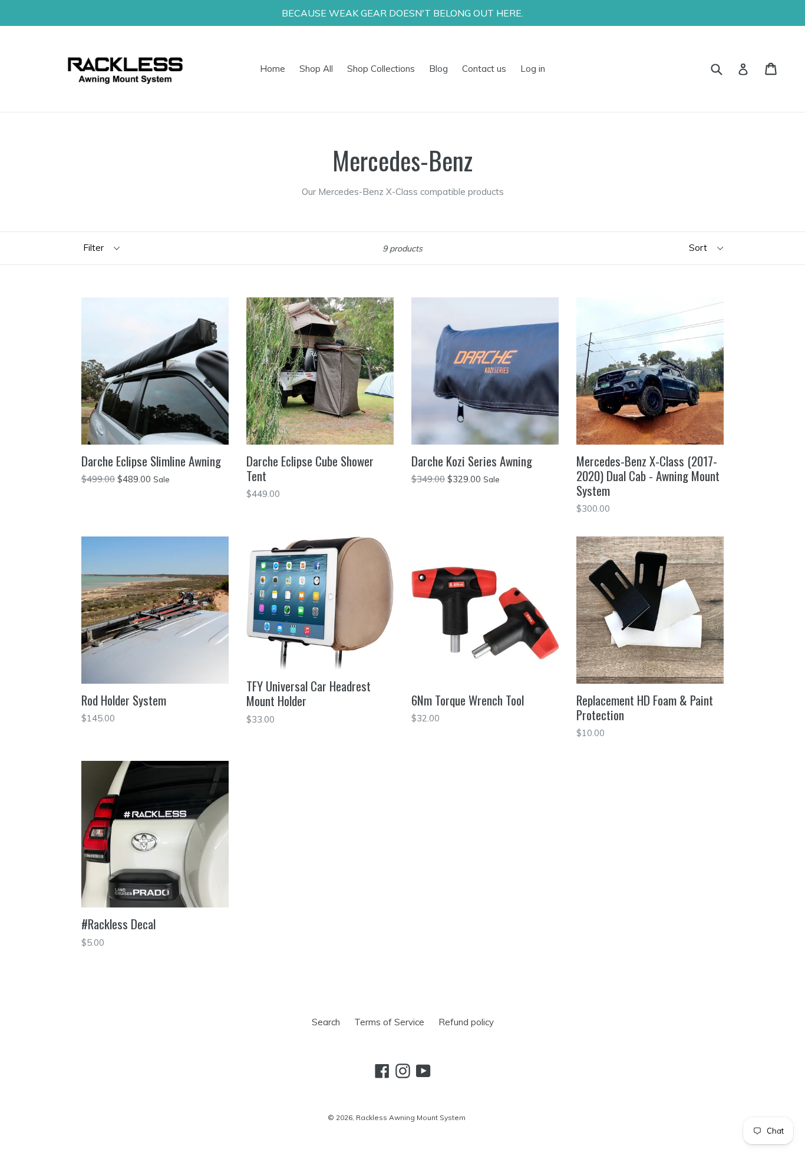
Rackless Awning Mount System (411, 1117)
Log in (532, 68)
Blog (438, 68)
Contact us (484, 68)
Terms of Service (389, 1022)
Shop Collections (381, 68)
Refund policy (466, 1022)
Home (272, 68)
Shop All (316, 68)
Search (326, 1022)
